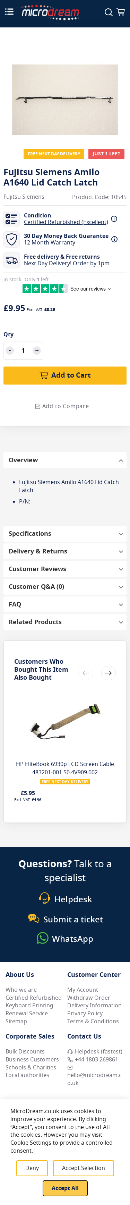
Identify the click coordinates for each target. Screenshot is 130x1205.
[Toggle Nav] (9, 11)
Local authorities (27, 1075)
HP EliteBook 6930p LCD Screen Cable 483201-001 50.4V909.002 (65, 768)
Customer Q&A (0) (36, 586)
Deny (32, 1168)
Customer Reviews (37, 569)
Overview (23, 460)
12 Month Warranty (49, 243)
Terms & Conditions (93, 1021)
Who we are (21, 990)
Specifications (30, 533)
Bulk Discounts (25, 1052)
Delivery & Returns (38, 551)
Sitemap (16, 1021)
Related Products (35, 622)
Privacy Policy (85, 1013)
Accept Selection (83, 1168)
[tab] (65, 460)
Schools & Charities (31, 1068)
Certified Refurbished (34, 998)
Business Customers (32, 1060)
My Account (82, 990)
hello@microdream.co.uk (94, 1079)
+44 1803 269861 (96, 1060)
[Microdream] (50, 12)
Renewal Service (27, 1013)
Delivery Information (94, 1005)
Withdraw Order (88, 998)
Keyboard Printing (29, 1005)
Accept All (65, 1188)
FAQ (15, 604)
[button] (108, 673)
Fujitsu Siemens (23, 197)
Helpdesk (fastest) (98, 1052)
